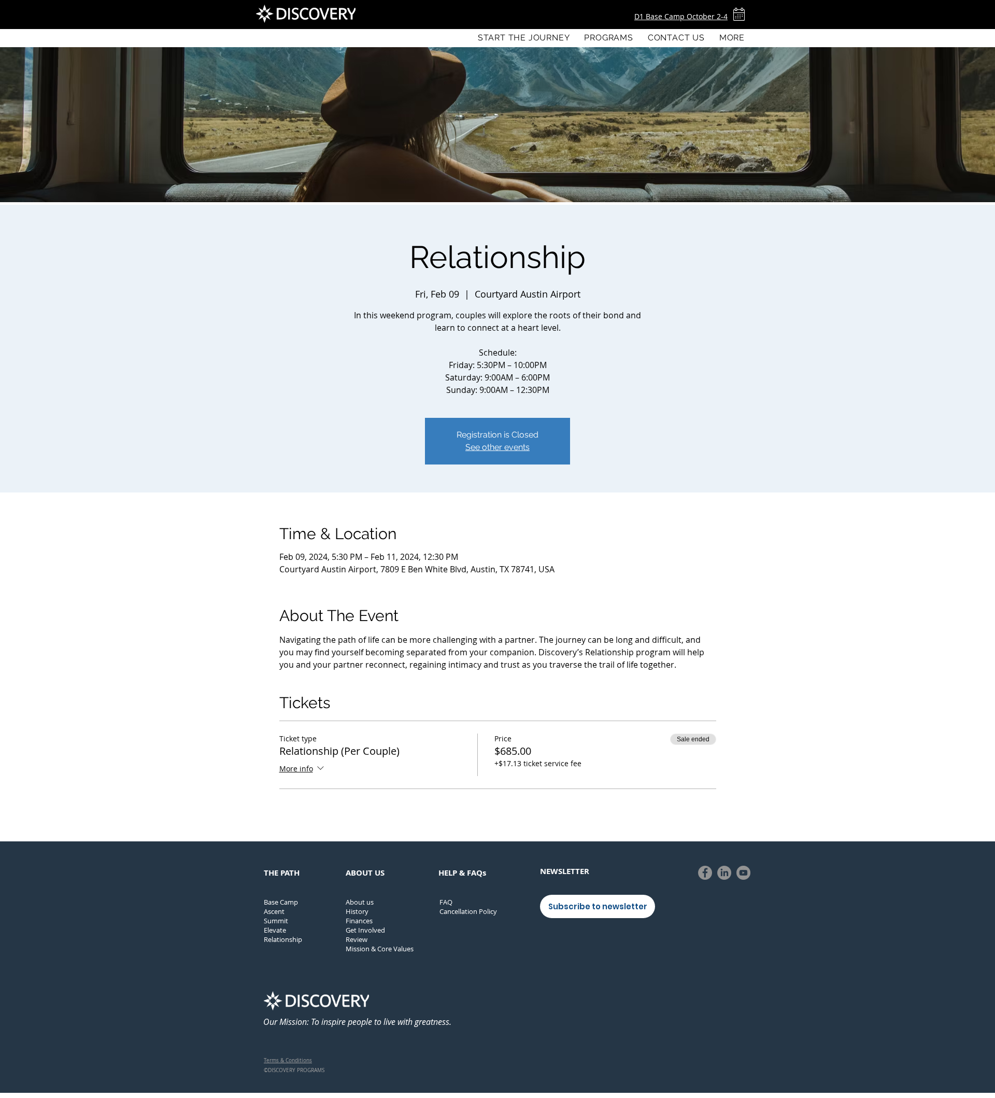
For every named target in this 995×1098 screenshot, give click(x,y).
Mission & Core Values (380, 948)
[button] (608, 37)
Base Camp (281, 902)
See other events (497, 447)
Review (356, 939)
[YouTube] (743, 873)
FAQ (445, 902)
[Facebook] (705, 873)
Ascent (274, 911)
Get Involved (365, 930)
